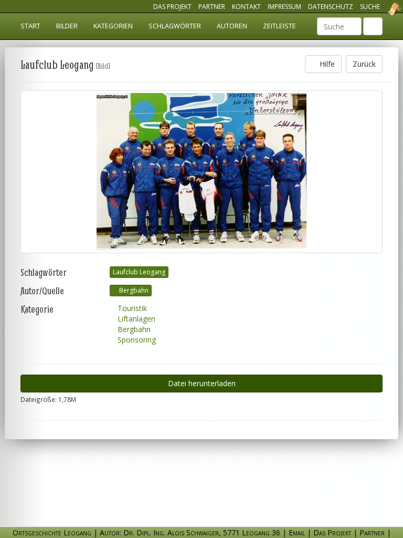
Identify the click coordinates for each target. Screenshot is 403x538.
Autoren (232, 26)
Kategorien (113, 26)
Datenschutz (330, 6)
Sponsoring (135, 340)
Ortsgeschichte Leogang (381, 9)
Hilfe (326, 64)
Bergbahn (133, 290)
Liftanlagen (135, 319)
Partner (211, 6)
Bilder (67, 26)
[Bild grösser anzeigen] (201, 172)
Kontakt (246, 6)
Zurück (364, 64)
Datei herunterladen (202, 383)
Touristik (131, 308)
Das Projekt (172, 6)
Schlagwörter (175, 26)
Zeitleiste (279, 26)
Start (30, 26)
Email (297, 532)
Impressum (284, 6)
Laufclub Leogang (139, 271)
